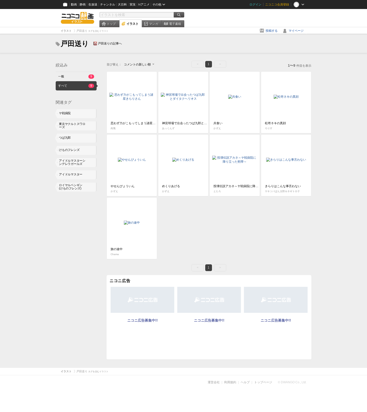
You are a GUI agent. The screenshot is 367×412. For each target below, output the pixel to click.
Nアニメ (144, 4)
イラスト (133, 23)
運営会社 (214, 382)
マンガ (153, 23)
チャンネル (107, 4)
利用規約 (230, 382)
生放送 (92, 4)
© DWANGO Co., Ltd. (292, 382)
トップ (111, 23)
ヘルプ (245, 382)
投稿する (272, 30)
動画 (74, 4)
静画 (83, 4)
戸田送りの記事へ (110, 43)
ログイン (255, 4)
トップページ (263, 382)
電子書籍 (175, 23)
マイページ (296, 30)
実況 (133, 4)
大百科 (122, 4)
